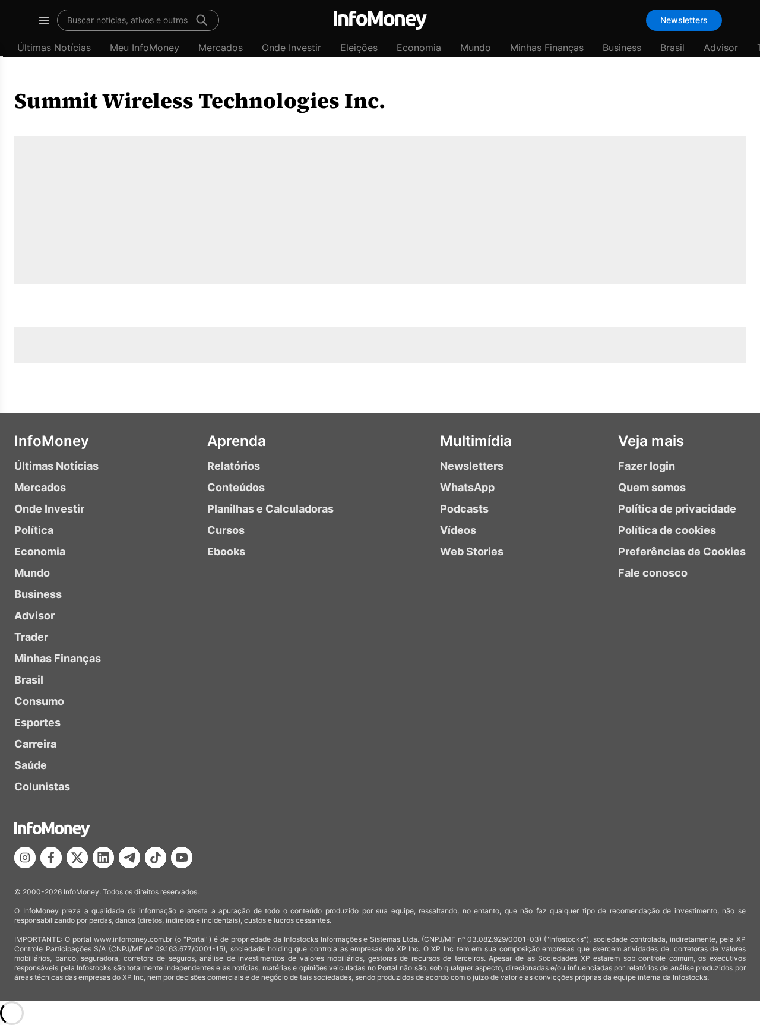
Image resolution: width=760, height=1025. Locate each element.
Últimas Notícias (54, 47)
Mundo (475, 47)
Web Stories (472, 551)
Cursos (226, 530)
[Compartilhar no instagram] (25, 857)
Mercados (220, 47)
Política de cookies (667, 530)
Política (33, 530)
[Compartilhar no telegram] (129, 857)
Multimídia (476, 441)
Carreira (35, 744)
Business (622, 47)
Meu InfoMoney (144, 47)
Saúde (30, 765)
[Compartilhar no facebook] (51, 857)
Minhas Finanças (547, 47)
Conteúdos (236, 487)
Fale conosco (653, 573)
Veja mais (651, 441)
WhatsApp (467, 487)
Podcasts (464, 508)
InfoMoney (51, 441)
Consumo (39, 701)
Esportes (37, 722)
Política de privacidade (677, 508)
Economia (419, 47)
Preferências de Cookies (682, 551)
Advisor (721, 47)
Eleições (359, 47)
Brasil (672, 47)
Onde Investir (291, 47)
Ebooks (226, 551)
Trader (31, 637)
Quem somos (652, 487)
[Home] (380, 20)
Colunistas (42, 786)
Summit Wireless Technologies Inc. (199, 100)
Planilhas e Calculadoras (270, 508)
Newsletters (684, 20)
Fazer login (646, 466)
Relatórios (233, 466)
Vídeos (458, 530)
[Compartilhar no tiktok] (155, 857)
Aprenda (236, 441)
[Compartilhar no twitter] (77, 857)
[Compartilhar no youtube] (181, 857)
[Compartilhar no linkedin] (103, 857)
